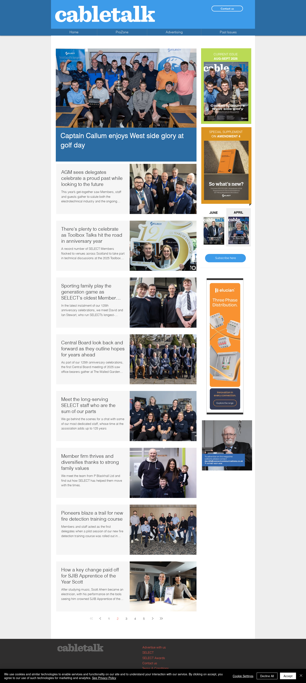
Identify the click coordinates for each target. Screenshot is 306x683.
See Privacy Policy (104, 678)
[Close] (301, 676)
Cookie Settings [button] (243, 676)
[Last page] (161, 618)
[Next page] (152, 618)
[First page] (91, 618)
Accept (288, 676)
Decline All (267, 676)
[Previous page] (100, 618)
